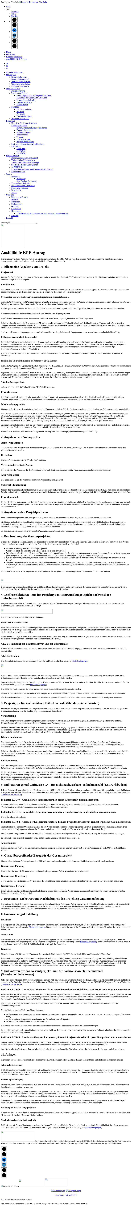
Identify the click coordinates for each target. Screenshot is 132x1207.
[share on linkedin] (14, 41)
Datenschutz (70, 1195)
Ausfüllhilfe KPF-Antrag (16, 59)
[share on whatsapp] (14, 46)
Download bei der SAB (11, 795)
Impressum (59, 1195)
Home (8, 52)
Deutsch (14, 11)
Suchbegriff (6, 222)
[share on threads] (14, 25)
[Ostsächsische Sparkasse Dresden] (56, 1186)
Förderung (10, 54)
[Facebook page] (58, 1191)
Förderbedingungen (80, 661)
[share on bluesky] (14, 30)
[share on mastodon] (14, 35)
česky (13, 14)
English (14, 16)
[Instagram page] (73, 1191)
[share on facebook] (14, 20)
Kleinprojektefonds (14, 57)
